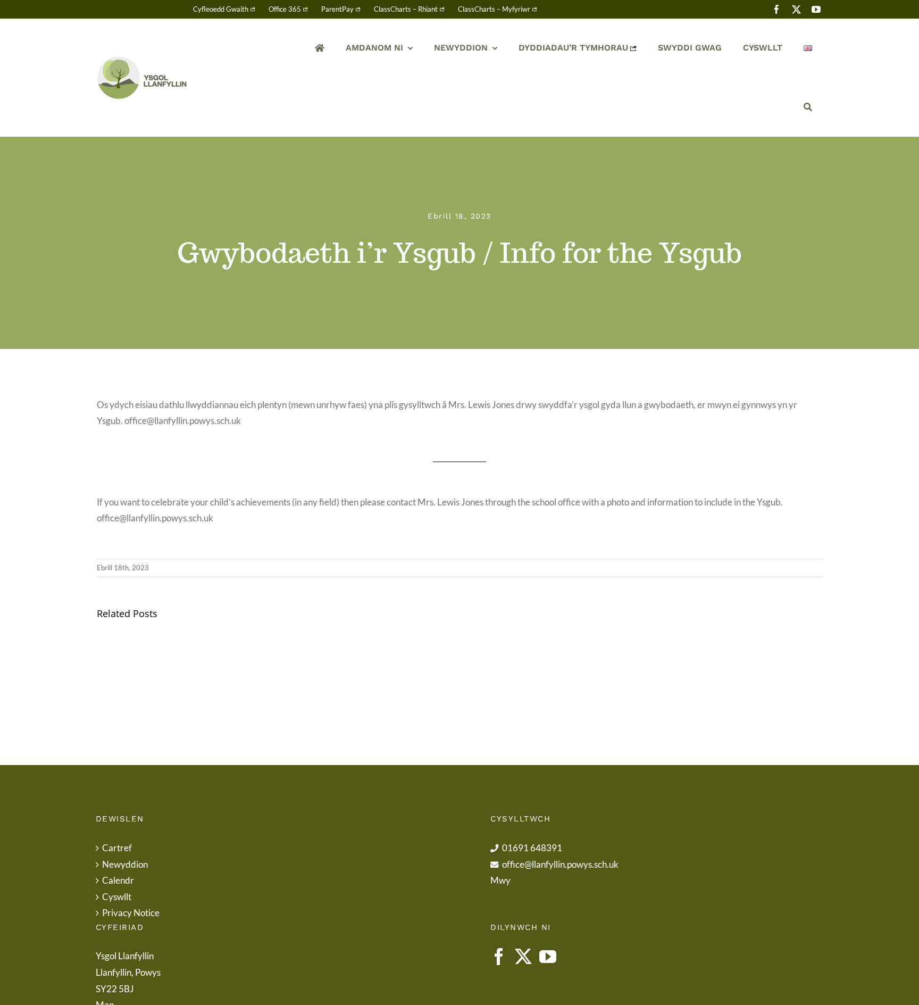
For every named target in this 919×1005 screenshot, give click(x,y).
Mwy (500, 880)
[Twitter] (523, 956)
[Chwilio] (808, 107)
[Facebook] (498, 956)
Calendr (118, 880)
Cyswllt (116, 896)
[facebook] (776, 9)
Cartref (117, 847)
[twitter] (796, 9)
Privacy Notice (131, 912)
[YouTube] (547, 956)
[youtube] (816, 9)
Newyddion (125, 864)
